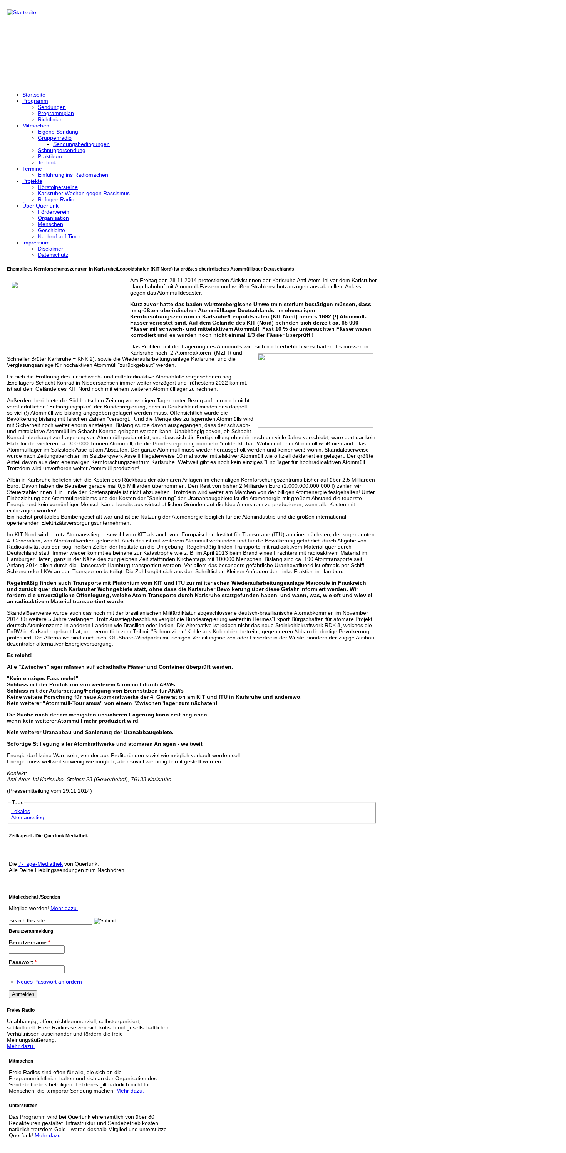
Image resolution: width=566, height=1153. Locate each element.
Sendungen (52, 107)
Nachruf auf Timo (59, 236)
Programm (35, 101)
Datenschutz (53, 255)
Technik (47, 162)
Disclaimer (50, 249)
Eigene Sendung (58, 132)
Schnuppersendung (61, 150)
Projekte (32, 181)
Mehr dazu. (64, 908)
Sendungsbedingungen (81, 144)
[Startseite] (21, 12)
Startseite (33, 95)
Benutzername (29, 942)
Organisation (53, 218)
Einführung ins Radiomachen (73, 175)
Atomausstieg (27, 817)
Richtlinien (50, 119)
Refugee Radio (56, 199)
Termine (32, 169)
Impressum (36, 242)
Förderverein (53, 212)
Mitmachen (35, 125)
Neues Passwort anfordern (49, 982)
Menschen (50, 224)
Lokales (20, 811)
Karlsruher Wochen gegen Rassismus (84, 193)
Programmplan (56, 113)
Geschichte (51, 230)
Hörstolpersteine (58, 187)
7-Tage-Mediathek (40, 864)
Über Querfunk (40, 205)
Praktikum (50, 156)
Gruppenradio (55, 138)
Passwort (23, 962)
